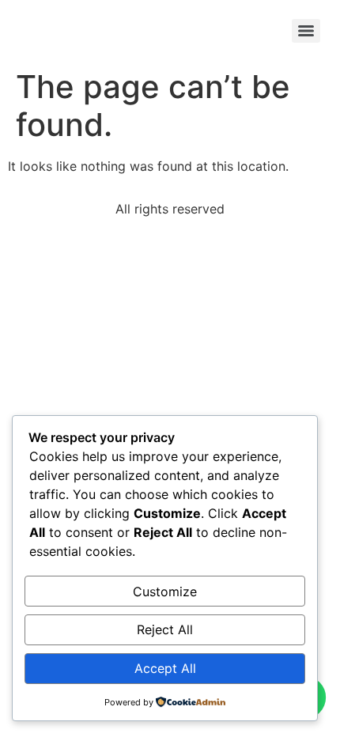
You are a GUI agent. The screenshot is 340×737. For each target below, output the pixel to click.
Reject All (165, 629)
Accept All (165, 668)
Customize (165, 591)
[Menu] (306, 31)
